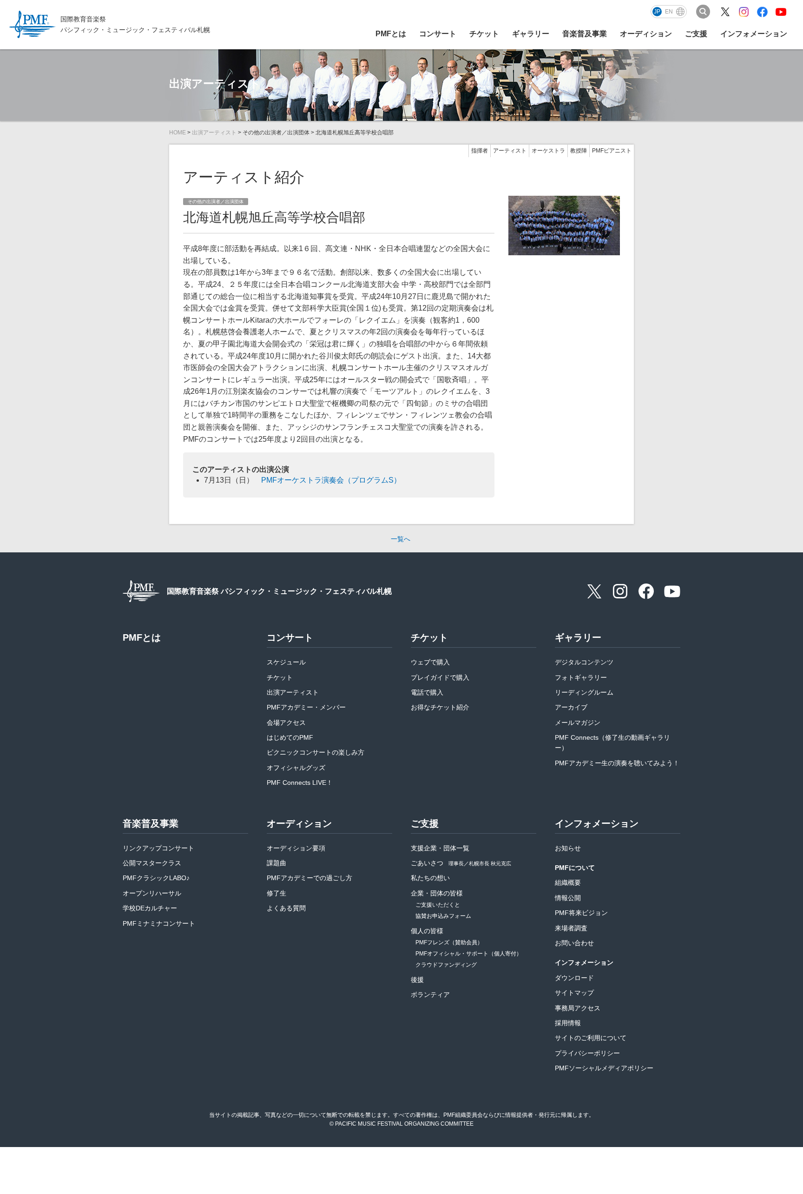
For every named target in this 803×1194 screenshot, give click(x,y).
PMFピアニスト (612, 150)
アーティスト (510, 150)
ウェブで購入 (430, 662)
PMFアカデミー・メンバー (306, 707)
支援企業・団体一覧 (440, 848)
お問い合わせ (574, 943)
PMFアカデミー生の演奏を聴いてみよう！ (617, 763)
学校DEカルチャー (150, 908)
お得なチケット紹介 (440, 707)
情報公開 (568, 898)
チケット (280, 677)
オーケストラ (548, 150)
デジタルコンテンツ (584, 662)
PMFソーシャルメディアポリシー (604, 1068)
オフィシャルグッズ (296, 767)
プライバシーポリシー (587, 1053)
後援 (417, 979)
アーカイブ (571, 707)
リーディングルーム (584, 692)
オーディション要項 (296, 848)
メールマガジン (577, 722)
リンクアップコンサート (158, 848)
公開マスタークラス (152, 863)
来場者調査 (571, 928)
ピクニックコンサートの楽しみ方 (315, 752)
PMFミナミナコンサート (159, 923)
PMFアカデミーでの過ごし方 (309, 878)
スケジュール (286, 662)
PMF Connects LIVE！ (300, 782)
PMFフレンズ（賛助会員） (449, 942)
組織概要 (568, 882)
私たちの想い (430, 878)
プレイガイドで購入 (440, 677)
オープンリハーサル (152, 893)
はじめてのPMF (290, 737)
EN (669, 11)
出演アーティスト (214, 132)
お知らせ (568, 848)
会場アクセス (286, 722)
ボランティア (430, 994)
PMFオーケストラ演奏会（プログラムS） (331, 480)
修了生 (276, 893)
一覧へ (400, 539)
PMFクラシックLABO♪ (156, 878)
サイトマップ (574, 992)
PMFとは (390, 34)
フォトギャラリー (581, 677)
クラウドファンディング (446, 965)
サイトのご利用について (590, 1037)
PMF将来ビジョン (581, 912)
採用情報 (568, 1023)
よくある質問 (286, 908)
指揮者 (479, 150)
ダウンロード (574, 978)
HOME (177, 132)
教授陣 (578, 150)
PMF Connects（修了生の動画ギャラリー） (612, 742)
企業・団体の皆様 (437, 893)
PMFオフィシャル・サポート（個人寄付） (468, 953)
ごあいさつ (461, 863)
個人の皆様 (427, 931)
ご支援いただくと (437, 905)
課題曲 (276, 863)
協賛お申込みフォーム (443, 916)
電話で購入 (427, 692)
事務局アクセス (577, 1008)
